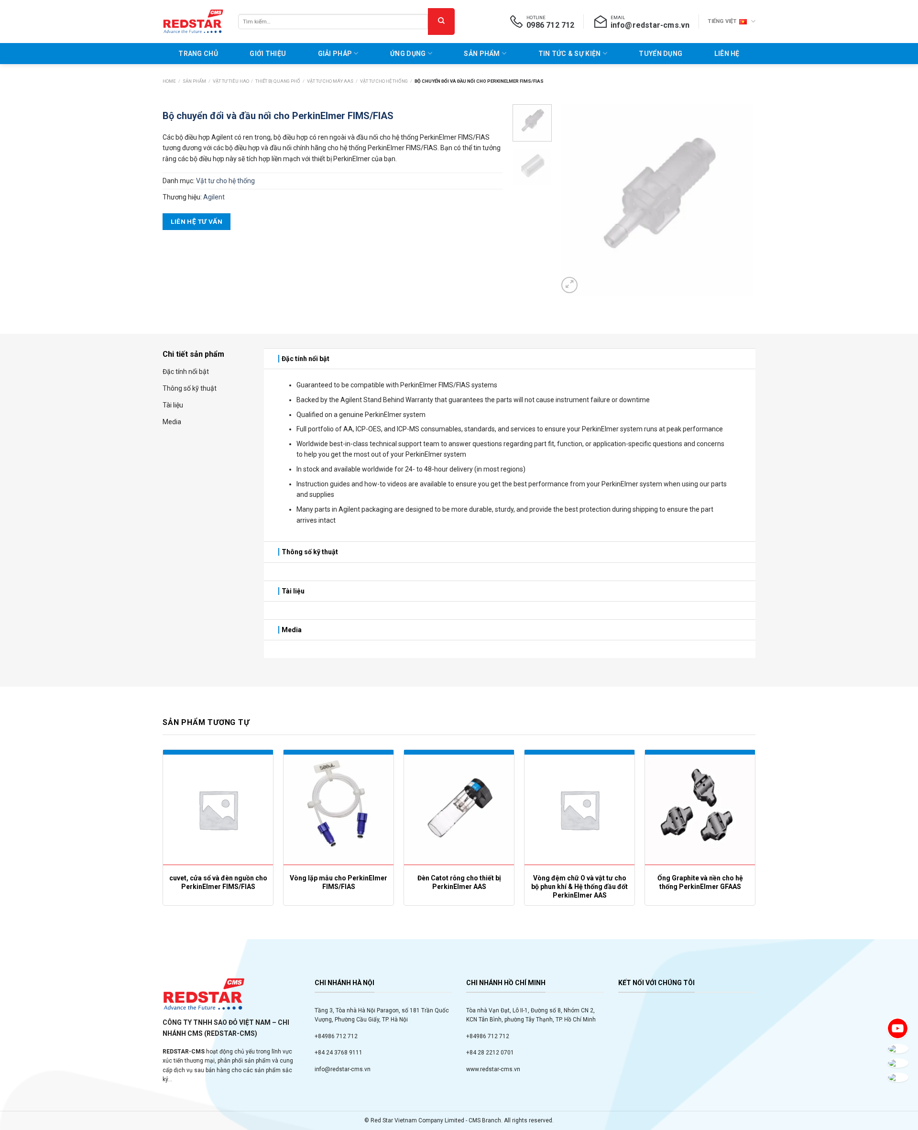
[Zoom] (569, 285)
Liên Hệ (727, 53)
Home (169, 81)
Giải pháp (335, 53)
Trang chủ (198, 53)
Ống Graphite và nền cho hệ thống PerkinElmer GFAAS (700, 882)
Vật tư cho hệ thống (384, 81)
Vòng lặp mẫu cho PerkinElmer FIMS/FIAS (338, 882)
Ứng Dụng (408, 53)
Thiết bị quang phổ (277, 81)
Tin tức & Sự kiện (569, 53)
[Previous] (574, 200)
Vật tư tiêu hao (231, 81)
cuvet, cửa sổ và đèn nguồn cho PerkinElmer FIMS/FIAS (218, 882)
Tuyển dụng (660, 53)
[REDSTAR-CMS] (193, 21)
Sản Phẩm (482, 53)
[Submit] (441, 21)
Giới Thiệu (268, 53)
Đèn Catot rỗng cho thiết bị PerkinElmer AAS (459, 882)
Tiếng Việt (722, 21)
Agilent (214, 197)
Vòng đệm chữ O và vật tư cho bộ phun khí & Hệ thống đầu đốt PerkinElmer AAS (579, 886)
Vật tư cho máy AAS (330, 81)
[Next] (739, 200)
